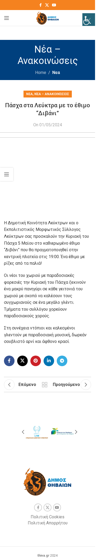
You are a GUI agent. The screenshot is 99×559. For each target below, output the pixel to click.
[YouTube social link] (54, 5)
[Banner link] (36, 431)
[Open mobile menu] (6, 18)
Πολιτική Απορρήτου (48, 522)
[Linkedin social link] (49, 361)
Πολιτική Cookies (47, 516)
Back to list (44, 384)
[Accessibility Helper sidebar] (88, 19)
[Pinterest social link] (35, 361)
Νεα (56, 72)
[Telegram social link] (62, 361)
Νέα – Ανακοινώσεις (51, 94)
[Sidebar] (6, 174)
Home (40, 72)
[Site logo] (48, 17)
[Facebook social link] (40, 5)
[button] (23, 432)
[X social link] (47, 5)
